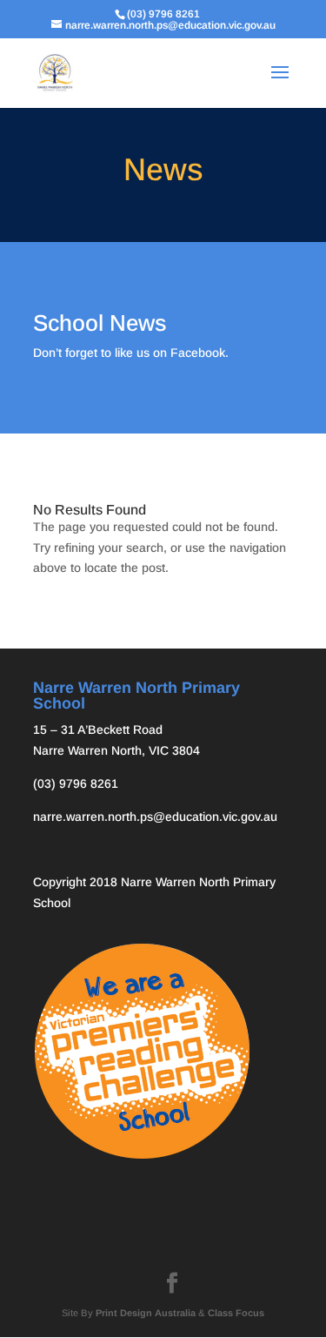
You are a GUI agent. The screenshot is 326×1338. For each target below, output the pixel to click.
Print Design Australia (146, 1313)
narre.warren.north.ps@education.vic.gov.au (155, 817)
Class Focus (236, 1313)
